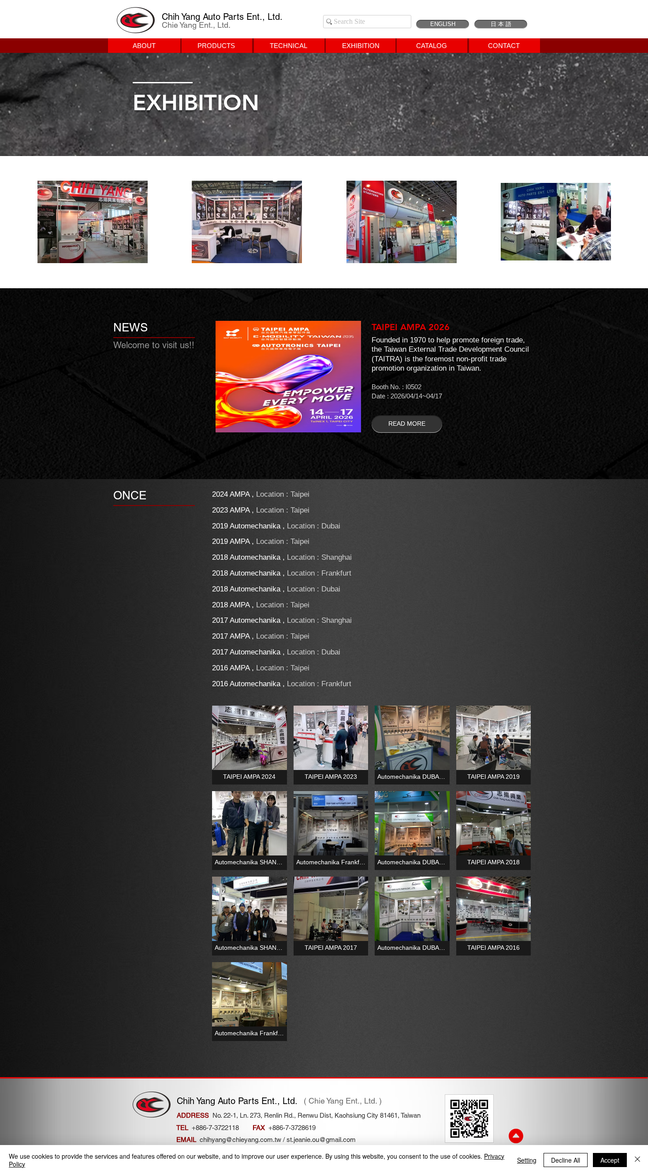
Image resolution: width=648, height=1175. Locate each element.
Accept (609, 1160)
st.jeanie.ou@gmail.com (321, 1139)
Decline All (565, 1160)
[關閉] (637, 1160)
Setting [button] (526, 1160)
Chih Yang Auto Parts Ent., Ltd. (222, 16)
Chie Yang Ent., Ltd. (196, 25)
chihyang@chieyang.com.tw (240, 1139)
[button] (249, 745)
